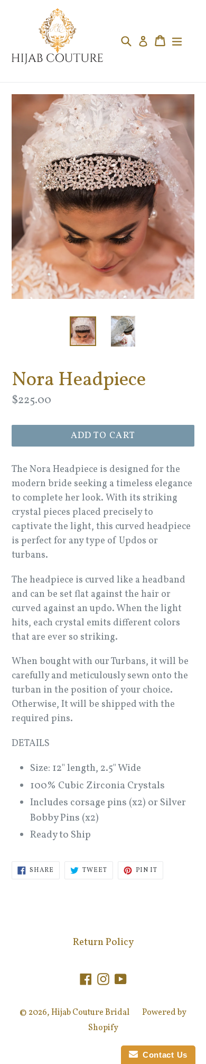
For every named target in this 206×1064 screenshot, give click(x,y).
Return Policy (103, 942)
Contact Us (163, 1054)
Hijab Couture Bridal (90, 1012)
